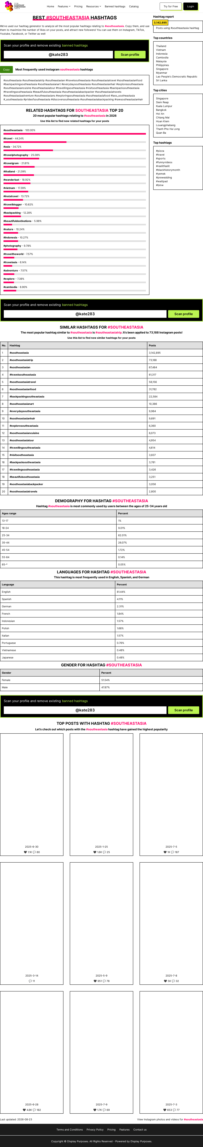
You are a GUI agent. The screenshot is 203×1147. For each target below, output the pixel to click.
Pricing (78, 6)
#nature (8, 229)
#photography (12, 245)
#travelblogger (12, 204)
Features (124, 1129)
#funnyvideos (164, 162)
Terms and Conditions (69, 1129)
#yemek (161, 173)
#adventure (10, 270)
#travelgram (11, 163)
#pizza (160, 150)
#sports (160, 158)
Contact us (140, 1129)
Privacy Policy (95, 1129)
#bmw (160, 185)
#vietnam (9, 188)
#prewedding (164, 177)
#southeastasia (13, 130)
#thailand (9, 171)
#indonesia (10, 237)
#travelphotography (15, 155)
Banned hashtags (115, 6)
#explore (9, 278)
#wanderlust (11, 179)
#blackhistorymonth (168, 169)
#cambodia (10, 287)
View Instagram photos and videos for (170, 1119)
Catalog (134, 6)
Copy (6, 69)
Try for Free (171, 6)
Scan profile (130, 55)
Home (50, 6)
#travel (7, 138)
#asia (6, 146)
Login (190, 6)
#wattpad (162, 181)
